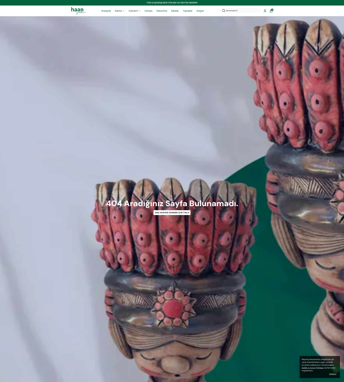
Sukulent (133, 10)
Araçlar (200, 10)
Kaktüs (118, 10)
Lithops (148, 10)
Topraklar (187, 10)
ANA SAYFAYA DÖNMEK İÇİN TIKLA (172, 212)
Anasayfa (106, 10)
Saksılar (175, 10)
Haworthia (161, 10)
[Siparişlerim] (265, 11)
